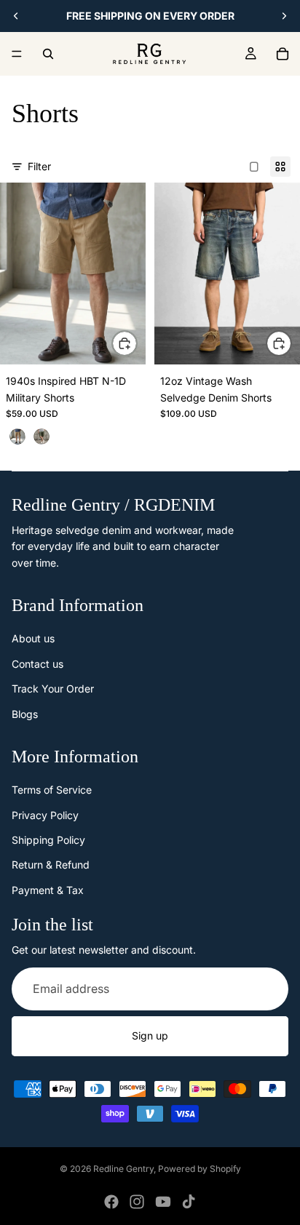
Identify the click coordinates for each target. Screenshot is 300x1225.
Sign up (150, 1035)
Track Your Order (53, 688)
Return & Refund (51, 864)
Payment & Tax (48, 890)
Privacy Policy (45, 815)
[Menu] (16, 54)
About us (33, 638)
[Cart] (283, 54)
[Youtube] (163, 1201)
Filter (39, 166)
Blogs (25, 714)
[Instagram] (137, 1201)
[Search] (48, 54)
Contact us (37, 664)
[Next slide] (284, 16)
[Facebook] (111, 1201)
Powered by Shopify (199, 1168)
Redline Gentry (123, 1168)
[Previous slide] (16, 16)
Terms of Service (52, 789)
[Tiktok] (188, 1201)
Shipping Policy (48, 840)
